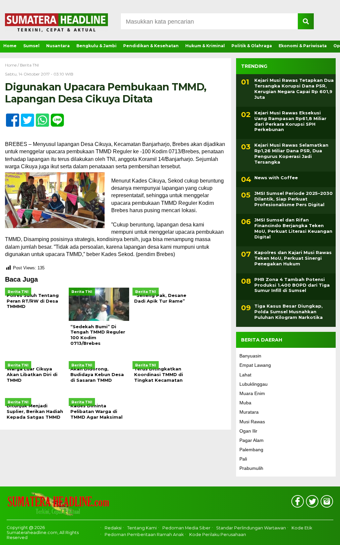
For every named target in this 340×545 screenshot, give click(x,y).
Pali (243, 459)
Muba (245, 402)
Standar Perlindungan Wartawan (251, 527)
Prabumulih (251, 468)
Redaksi (113, 527)
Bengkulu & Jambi (96, 45)
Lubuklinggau (253, 384)
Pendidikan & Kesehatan (151, 45)
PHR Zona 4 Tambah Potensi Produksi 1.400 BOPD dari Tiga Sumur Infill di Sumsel (292, 285)
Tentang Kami (142, 527)
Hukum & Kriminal (205, 45)
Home (10, 45)
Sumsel (31, 45)
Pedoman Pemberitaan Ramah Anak (144, 534)
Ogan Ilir (248, 431)
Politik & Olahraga (251, 45)
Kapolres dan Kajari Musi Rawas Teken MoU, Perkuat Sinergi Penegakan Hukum (293, 258)
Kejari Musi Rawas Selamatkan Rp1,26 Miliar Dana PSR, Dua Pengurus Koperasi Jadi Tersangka (291, 153)
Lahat (245, 374)
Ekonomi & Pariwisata (303, 45)
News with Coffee (276, 177)
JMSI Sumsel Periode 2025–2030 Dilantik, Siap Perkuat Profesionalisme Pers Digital (293, 199)
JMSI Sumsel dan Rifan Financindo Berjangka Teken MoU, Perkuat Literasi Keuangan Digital (293, 228)
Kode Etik (302, 527)
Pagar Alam (251, 440)
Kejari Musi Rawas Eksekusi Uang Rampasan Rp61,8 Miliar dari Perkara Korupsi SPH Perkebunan (290, 121)
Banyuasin (250, 355)
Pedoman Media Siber (186, 527)
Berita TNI (29, 65)
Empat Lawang (255, 365)
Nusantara (58, 45)
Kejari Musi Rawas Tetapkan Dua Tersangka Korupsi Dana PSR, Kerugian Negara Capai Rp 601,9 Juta (294, 88)
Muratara (249, 412)
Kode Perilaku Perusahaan (217, 534)
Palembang (251, 449)
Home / (12, 65)
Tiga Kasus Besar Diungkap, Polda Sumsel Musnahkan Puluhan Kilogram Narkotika (288, 311)
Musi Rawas (252, 421)
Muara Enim (252, 393)
